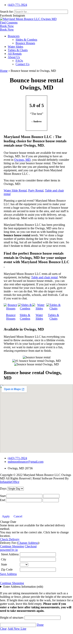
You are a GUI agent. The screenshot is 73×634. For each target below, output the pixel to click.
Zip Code (7, 569)
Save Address (8, 574)
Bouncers (13, 36)
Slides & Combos (26, 39)
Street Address (10, 554)
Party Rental (35, 190)
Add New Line (17, 628)
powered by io (9, 549)
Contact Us (22, 64)
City (3, 559)
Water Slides (15, 46)
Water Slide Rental (15, 190)
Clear (3, 628)
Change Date (8, 521)
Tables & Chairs (18, 50)
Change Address (28, 542)
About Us (14, 57)
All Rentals (15, 53)
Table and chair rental (44, 277)
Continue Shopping (12, 546)
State (4, 564)
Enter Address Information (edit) (23, 586)
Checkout (31, 546)
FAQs (19, 60)
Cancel (18, 516)
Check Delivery (9, 539)
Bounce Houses (25, 43)
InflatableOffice (9, 482)
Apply (6, 516)
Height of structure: (12, 617)
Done (40, 624)
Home (4, 70)
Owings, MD (22, 159)
